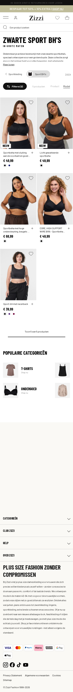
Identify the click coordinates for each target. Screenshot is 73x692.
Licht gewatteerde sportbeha (49, 154)
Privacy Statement (12, 675)
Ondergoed (26, 390)
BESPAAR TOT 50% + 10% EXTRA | (36, 8)
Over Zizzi (8, 555)
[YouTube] (25, 664)
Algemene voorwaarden (37, 675)
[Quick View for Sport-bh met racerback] (32, 304)
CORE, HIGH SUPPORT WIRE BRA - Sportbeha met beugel (51, 230)
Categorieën (10, 518)
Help (6, 543)
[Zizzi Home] (36, 17)
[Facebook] (12, 664)
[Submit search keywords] (5, 27)
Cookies (56, 675)
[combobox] (36, 27)
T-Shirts (26, 370)
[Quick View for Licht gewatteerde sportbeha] (69, 153)
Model (66, 86)
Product (54, 86)
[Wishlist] (31, 102)
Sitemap (7, 680)
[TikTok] (18, 664)
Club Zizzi (9, 530)
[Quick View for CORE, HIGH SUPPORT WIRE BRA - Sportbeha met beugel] (69, 228)
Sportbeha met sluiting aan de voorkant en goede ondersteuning (16, 154)
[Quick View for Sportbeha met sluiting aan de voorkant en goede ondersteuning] (32, 153)
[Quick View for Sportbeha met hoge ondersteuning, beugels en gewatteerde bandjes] (32, 228)
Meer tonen (8, 64)
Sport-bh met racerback (15, 303)
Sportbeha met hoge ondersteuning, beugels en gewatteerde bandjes (16, 230)
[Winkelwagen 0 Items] (67, 18)
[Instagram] (5, 664)
